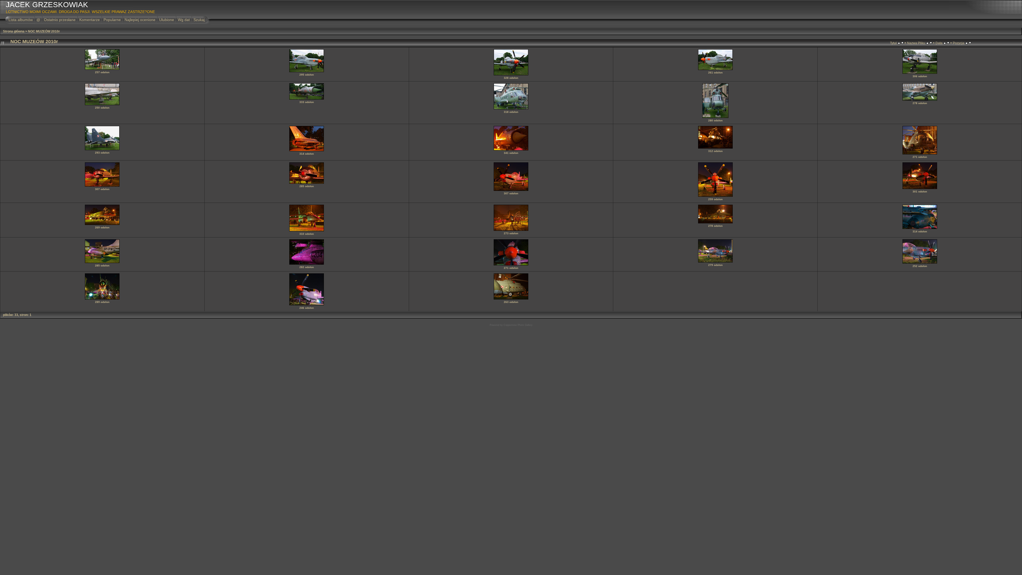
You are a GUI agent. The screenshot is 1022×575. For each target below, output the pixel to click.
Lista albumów (21, 20)
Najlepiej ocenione (140, 20)
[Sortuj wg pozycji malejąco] (970, 43)
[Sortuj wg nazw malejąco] (931, 43)
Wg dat (184, 20)
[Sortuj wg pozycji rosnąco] (966, 43)
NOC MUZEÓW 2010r (44, 31)
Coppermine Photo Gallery (518, 325)
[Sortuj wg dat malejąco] (948, 43)
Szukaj (199, 20)
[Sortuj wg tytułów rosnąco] (899, 43)
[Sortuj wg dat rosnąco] (944, 43)
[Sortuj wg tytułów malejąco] (902, 43)
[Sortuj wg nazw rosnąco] (927, 43)
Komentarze (89, 20)
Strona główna (13, 31)
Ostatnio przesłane (60, 20)
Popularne (112, 20)
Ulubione (166, 20)
